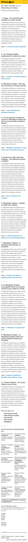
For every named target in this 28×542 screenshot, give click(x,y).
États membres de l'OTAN (11, 415)
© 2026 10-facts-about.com (7, 536)
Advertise (24, 539)
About (8, 539)
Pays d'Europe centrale (10, 413)
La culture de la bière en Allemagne (16, 46)
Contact (20, 539)
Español (3, 518)
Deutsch (3, 515)
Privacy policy (14, 539)
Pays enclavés (8, 417)
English (3, 519)
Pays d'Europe (8, 419)
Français (3, 516)
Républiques (7, 422)
